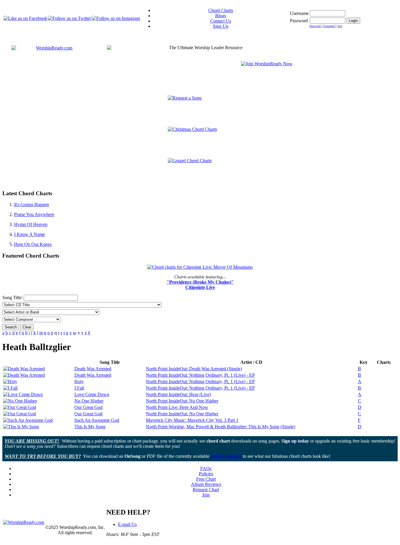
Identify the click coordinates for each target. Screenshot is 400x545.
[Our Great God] (19, 407)
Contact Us (220, 20)
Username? (329, 26)
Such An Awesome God (96, 420)
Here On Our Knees (33, 244)
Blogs (220, 15)
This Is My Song (89, 426)
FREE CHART (226, 456)
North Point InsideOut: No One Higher (182, 400)
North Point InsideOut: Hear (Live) (178, 394)
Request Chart (206, 489)
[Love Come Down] (23, 394)
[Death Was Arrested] (24, 368)
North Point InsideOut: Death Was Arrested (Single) (194, 368)
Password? (316, 26)
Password (299, 20)
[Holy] (10, 381)
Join (339, 26)
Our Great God (88, 407)
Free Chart (206, 479)
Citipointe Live (200, 287)
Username (299, 13)
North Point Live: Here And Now (177, 407)
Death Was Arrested (92, 368)
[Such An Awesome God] (28, 420)
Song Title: (13, 297)
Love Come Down (91, 394)
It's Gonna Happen (31, 204)
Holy (79, 381)
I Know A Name (29, 234)
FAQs (205, 468)
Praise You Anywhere (34, 214)
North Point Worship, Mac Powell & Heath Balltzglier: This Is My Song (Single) (220, 426)
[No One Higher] (20, 400)
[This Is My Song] (21, 426)
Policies (206, 473)
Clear (27, 327)
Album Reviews (206, 484)
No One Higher (88, 400)
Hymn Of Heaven (30, 224)
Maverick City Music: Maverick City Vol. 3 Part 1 (192, 420)
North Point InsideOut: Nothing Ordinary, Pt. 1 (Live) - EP (200, 375)
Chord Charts (220, 10)
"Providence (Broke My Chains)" (200, 282)
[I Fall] (10, 387)
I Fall (79, 387)
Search (11, 327)
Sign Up (220, 26)
